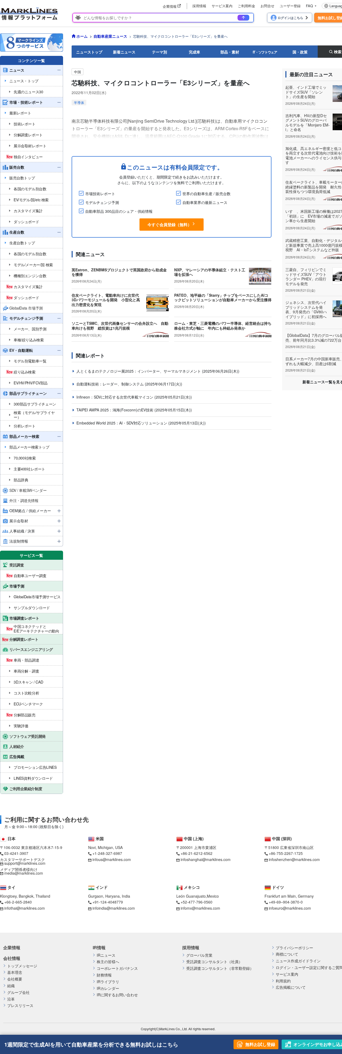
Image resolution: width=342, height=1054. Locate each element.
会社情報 (11, 958)
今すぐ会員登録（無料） (169, 224)
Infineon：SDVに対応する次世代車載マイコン (115, 397)
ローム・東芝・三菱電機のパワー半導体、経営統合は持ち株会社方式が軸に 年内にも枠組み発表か (222, 326)
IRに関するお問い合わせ (117, 995)
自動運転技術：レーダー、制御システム (110, 384)
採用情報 (199, 5)
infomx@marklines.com (200, 908)
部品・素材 (229, 52)
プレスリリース (20, 1005)
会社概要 (14, 979)
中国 (77, 71)
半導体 (79, 102)
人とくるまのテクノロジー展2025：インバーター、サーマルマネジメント (139, 371)
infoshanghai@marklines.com (206, 859)
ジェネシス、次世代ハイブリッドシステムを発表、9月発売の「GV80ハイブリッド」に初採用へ (306, 309)
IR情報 (99, 947)
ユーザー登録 (290, 5)
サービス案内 (222, 5)
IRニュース (106, 955)
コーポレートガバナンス (117, 968)
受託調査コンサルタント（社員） (214, 961)
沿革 (11, 999)
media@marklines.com (23, 873)
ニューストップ (89, 52)
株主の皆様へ (108, 961)
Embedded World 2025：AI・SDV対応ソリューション (122, 423)
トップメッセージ (22, 966)
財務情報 (104, 975)
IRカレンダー (108, 988)
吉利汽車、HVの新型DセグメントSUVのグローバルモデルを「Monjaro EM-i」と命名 (307, 122)
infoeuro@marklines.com (290, 908)
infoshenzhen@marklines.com (294, 859)
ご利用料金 (246, 5)
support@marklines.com (24, 863)
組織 (11, 985)
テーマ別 (159, 52)
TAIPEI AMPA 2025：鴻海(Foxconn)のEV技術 (115, 409)
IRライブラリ (108, 981)
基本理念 (14, 972)
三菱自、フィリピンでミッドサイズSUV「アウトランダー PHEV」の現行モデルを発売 (306, 276)
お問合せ (267, 5)
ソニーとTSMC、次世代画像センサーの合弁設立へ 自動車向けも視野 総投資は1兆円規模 (120, 326)
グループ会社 (18, 992)
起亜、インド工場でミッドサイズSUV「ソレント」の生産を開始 (306, 91)
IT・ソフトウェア (265, 52)
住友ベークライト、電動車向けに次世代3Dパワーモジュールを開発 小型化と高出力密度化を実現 (106, 299)
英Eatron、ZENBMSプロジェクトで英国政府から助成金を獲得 (119, 272)
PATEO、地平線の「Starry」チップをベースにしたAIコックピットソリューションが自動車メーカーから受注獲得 (222, 297)
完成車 (194, 52)
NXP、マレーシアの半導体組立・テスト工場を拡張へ (209, 272)
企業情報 (11, 947)
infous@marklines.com (111, 859)
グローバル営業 (199, 955)
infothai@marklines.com (24, 908)
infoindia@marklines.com (113, 908)
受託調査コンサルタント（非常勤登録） (220, 968)
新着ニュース (124, 52)
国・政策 (300, 52)
